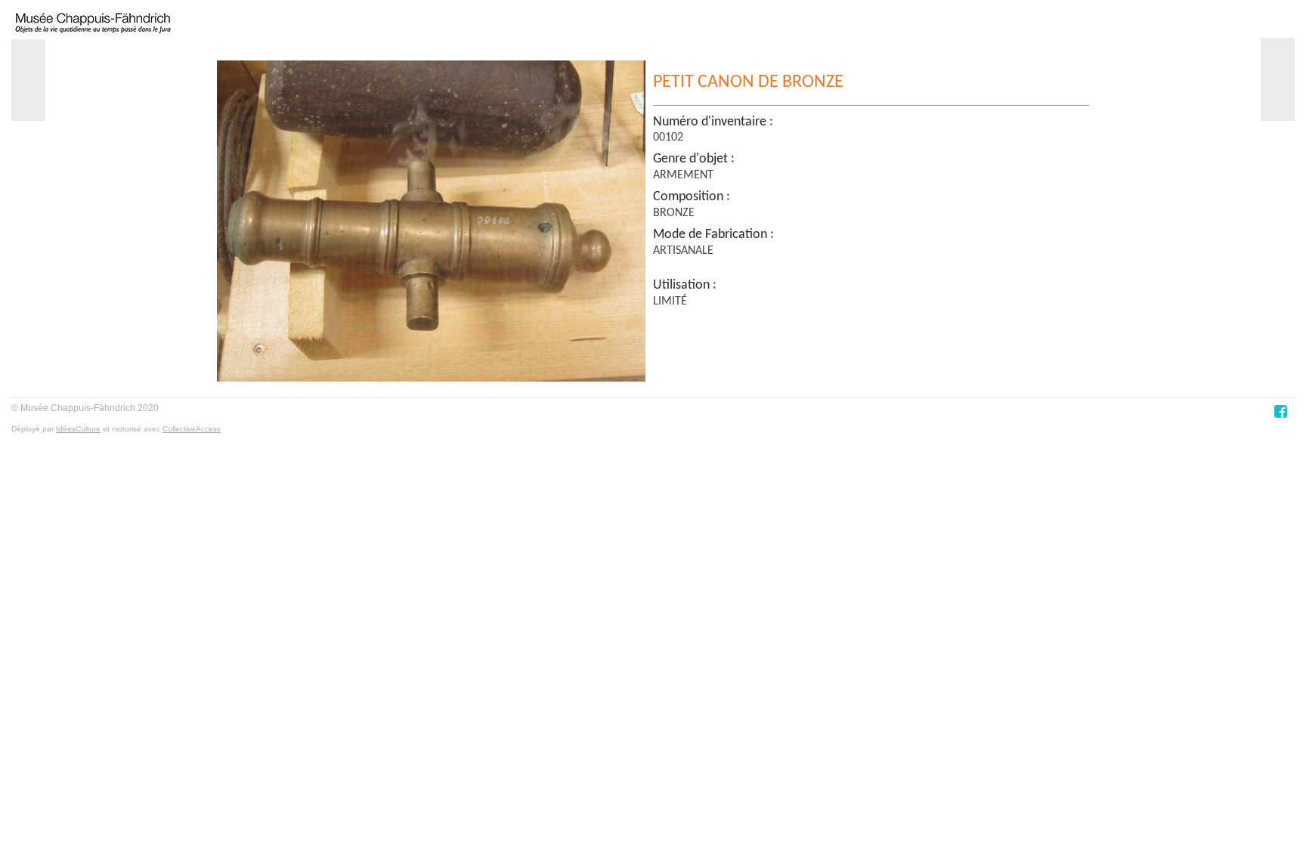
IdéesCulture (78, 429)
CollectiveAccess (191, 429)
